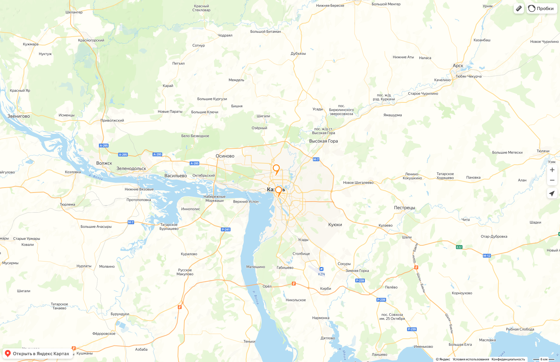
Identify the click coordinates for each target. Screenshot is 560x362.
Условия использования (471, 359)
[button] (519, 8)
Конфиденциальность (508, 359)
